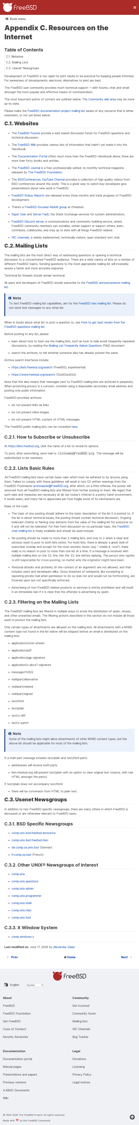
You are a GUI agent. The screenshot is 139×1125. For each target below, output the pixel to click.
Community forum (84, 1013)
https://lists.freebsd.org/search (32, 367)
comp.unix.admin (23, 888)
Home (71, 957)
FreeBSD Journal (29, 168)
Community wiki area (102, 99)
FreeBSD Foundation (17, 1013)
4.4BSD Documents (16, 1090)
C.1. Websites (14, 56)
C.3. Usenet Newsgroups (22, 68)
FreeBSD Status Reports (28, 195)
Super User (19, 214)
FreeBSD (9, 1005)
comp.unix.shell (21, 903)
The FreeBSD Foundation (45, 172)
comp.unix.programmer (26, 896)
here (74, 426)
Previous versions (14, 1082)
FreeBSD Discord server (28, 221)
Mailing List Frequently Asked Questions (75, 345)
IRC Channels (81, 1029)
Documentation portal (17, 1059)
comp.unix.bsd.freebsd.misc (30, 840)
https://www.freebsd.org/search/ (33, 374)
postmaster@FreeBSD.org (50, 486)
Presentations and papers (20, 1074)
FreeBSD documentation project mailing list (56, 111)
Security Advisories (15, 1037)
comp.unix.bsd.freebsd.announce (34, 833)
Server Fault (41, 214)
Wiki (5, 1098)
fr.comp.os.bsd (21, 854)
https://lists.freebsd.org (23, 446)
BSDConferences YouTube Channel (41, 179)
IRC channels (20, 237)
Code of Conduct (14, 1029)
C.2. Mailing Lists (17, 62)
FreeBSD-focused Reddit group (46, 207)
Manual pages (12, 1066)
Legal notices (81, 1082)
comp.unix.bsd (21, 917)
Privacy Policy (81, 1074)
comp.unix (18, 874)
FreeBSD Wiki (27, 145)
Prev (14, 957)
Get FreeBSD (12, 1021)
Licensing (78, 1066)
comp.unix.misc (22, 910)
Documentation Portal (32, 156)
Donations (79, 1059)
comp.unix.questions (25, 881)
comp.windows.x (23, 936)
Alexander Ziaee (64, 947)
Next (124, 957)
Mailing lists (80, 1021)
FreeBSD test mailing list (95, 303)
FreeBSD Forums (29, 133)
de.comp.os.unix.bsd (25, 847)
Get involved (80, 1005)
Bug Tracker (80, 1037)
